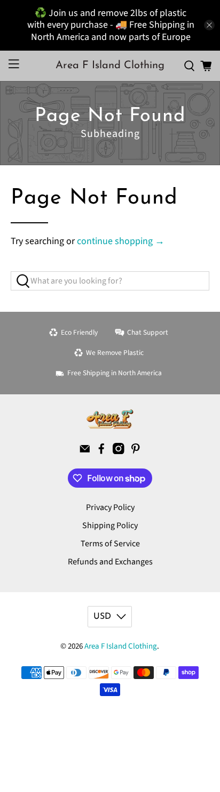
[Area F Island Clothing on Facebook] (101, 451)
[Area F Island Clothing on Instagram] (118, 451)
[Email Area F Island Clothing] (85, 451)
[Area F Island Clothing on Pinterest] (136, 451)
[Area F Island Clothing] (110, 419)
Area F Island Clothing (120, 646)
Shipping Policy (110, 525)
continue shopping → (120, 241)
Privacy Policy (110, 507)
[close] (209, 25)
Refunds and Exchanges (110, 562)
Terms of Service (110, 543)
